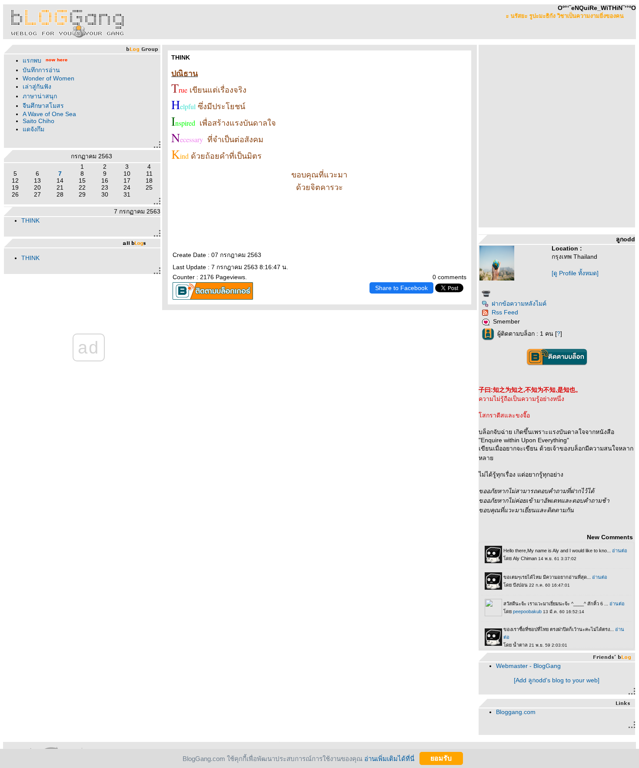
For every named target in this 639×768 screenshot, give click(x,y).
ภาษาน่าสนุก (40, 96)
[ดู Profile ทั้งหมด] (575, 273)
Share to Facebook (401, 287)
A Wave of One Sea (49, 113)
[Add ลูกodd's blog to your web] (556, 680)
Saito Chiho (38, 120)
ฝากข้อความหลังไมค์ (519, 303)
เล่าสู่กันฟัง (37, 86)
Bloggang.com (516, 711)
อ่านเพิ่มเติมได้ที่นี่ (389, 758)
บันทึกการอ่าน (41, 70)
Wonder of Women (48, 78)
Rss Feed (505, 312)
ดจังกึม (33, 129)
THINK (30, 220)
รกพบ (32, 60)
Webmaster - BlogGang (528, 665)
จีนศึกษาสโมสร (43, 105)
